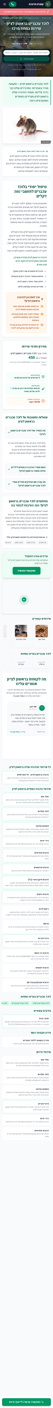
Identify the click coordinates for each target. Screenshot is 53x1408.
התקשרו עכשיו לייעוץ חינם (24, 1402)
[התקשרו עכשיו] (12, 4)
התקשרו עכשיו (26, 571)
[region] (26, 728)
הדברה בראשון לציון (32, 18)
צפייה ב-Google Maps (17, 732)
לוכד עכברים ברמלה (41, 1003)
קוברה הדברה (47, 18)
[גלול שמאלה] (5, 635)
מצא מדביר (28, 58)
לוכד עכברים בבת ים (20, 1003)
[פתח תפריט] (4, 4)
